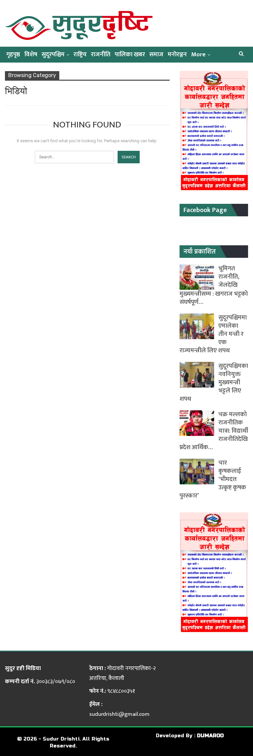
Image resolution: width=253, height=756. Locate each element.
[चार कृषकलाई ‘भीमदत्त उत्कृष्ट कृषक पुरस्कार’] (197, 471)
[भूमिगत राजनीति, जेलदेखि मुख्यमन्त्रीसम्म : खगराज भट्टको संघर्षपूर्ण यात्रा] (197, 277)
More (198, 54)
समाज (156, 54)
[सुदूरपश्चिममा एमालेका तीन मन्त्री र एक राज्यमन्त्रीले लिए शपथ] (197, 326)
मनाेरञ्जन (177, 54)
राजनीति (100, 54)
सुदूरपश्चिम (53, 54)
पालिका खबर (130, 54)
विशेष (30, 54)
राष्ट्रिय (80, 54)
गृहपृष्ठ (13, 54)
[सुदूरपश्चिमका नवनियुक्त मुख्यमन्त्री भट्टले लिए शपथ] (197, 375)
